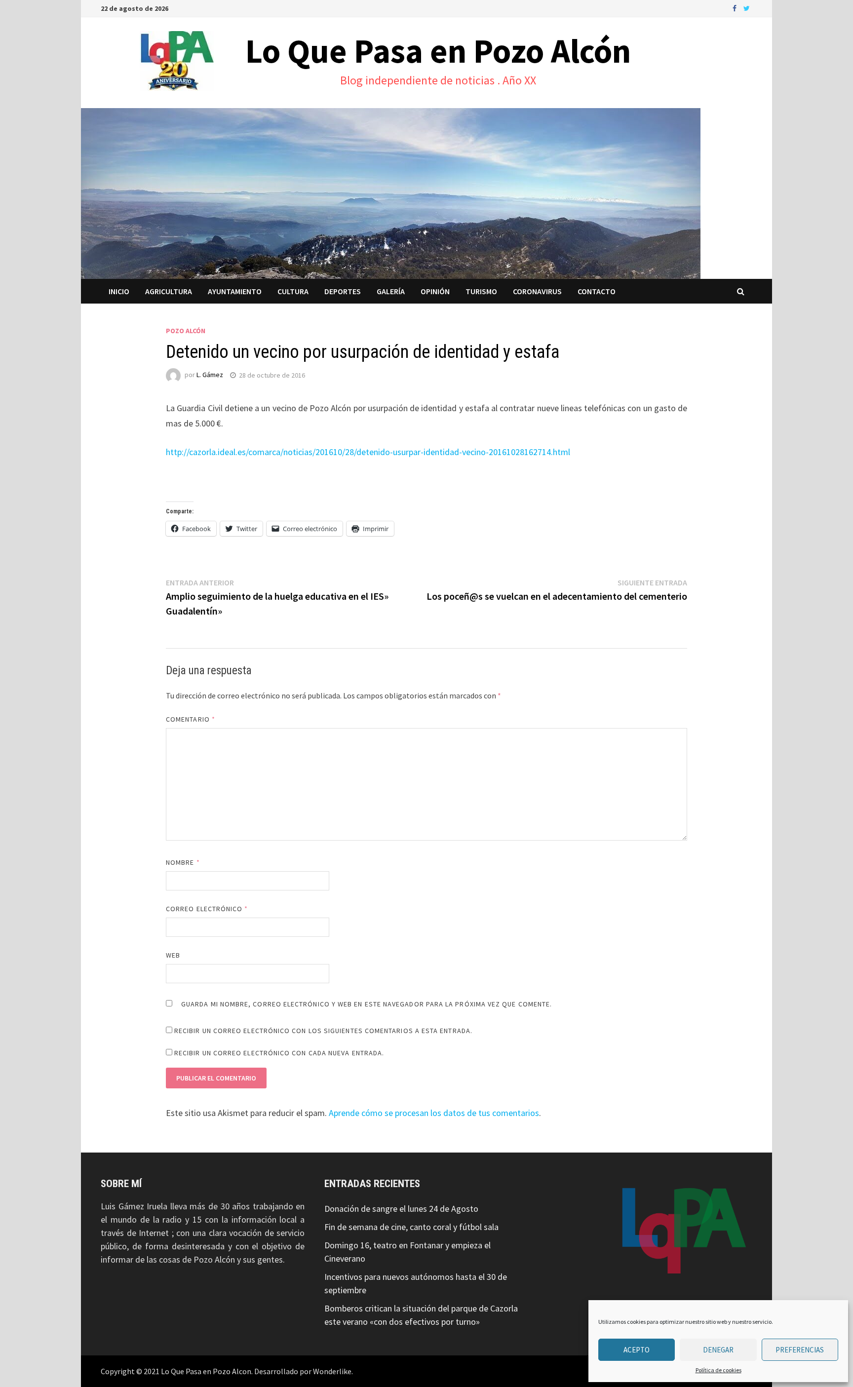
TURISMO (481, 291)
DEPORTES (342, 291)
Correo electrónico (207, 908)
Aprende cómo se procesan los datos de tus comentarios (434, 1112)
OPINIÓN (435, 291)
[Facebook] (735, 7)
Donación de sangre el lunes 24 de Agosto (401, 1208)
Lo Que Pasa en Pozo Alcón (438, 51)
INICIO (119, 291)
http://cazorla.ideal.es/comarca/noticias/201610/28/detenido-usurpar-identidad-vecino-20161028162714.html (368, 452)
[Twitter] (746, 7)
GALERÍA (391, 291)
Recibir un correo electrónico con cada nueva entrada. (279, 1052)
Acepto (636, 1349)
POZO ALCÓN (185, 330)
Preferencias (799, 1349)
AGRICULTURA (168, 291)
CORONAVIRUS (537, 291)
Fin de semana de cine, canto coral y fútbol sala (411, 1227)
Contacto (597, 291)
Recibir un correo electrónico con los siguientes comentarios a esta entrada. (323, 1030)
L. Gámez (209, 375)
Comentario (190, 719)
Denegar (718, 1349)
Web (173, 955)
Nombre (183, 862)
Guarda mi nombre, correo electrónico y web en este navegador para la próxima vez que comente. (366, 1004)
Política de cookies (718, 1370)
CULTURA (293, 291)
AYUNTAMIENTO (235, 291)
